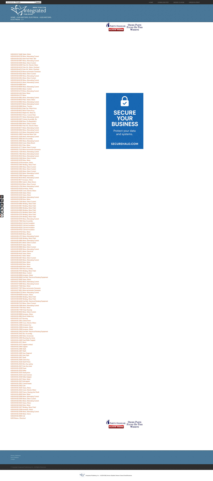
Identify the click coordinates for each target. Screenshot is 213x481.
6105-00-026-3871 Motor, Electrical (22, 251)
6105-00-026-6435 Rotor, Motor (20, 266)
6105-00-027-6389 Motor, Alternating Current (25, 284)
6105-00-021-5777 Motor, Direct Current (23, 147)
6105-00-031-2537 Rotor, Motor (20, 379)
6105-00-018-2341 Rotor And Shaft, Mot (23, 58)
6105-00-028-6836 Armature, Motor (22, 294)
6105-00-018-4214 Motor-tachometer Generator (26, 71)
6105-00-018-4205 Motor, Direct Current (23, 63)
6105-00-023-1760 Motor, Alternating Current (25, 186)
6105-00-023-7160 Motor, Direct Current (23, 201)
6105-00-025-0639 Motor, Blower (21, 234)
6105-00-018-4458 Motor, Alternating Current (25, 76)
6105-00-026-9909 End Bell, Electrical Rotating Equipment (29, 277)
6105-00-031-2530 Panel (18, 368)
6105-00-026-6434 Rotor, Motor (20, 264)
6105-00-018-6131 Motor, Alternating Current (25, 82)
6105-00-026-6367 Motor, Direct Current (23, 258)
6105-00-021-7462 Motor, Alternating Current (25, 154)
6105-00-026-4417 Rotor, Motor (20, 255)
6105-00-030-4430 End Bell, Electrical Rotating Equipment (29, 301)
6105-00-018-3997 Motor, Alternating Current (25, 61)
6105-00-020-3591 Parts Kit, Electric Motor (24, 126)
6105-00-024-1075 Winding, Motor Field (23, 214)
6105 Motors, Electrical (27, 17)
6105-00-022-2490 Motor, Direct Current (23, 167)
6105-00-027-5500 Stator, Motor (21, 279)
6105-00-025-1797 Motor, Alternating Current (25, 236)
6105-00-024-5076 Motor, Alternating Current (25, 219)
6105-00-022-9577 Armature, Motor (22, 180)
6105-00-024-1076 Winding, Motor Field (23, 217)
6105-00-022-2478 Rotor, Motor (20, 160)
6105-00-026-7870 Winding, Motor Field (23, 271)
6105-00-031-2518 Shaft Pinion (20, 362)
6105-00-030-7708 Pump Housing (21, 310)
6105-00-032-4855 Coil (18, 416)
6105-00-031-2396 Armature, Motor (22, 329)
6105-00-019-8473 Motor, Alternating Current (25, 104)
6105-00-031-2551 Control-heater (21, 383)
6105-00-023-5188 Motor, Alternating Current (25, 197)
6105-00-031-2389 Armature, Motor (22, 327)
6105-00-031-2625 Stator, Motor (21, 388)
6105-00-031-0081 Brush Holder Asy (22, 316)
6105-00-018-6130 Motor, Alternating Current (25, 80)
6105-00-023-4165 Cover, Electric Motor (23, 191)
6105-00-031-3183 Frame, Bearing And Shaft (25, 392)
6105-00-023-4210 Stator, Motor (21, 195)
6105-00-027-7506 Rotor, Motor (20, 286)
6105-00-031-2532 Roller (18, 370)
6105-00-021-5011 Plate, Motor (20, 145)
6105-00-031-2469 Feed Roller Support (23, 340)
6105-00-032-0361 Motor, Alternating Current (25, 401)
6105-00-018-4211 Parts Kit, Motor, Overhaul (25, 69)
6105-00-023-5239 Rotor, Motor (20, 199)
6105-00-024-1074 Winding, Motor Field (23, 212)
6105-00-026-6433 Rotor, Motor (20, 262)
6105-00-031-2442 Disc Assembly (21, 333)
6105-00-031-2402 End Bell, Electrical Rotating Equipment (29, 331)
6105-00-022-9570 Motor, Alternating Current (25, 178)
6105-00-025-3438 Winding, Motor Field (23, 238)
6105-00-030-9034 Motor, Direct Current (23, 312)
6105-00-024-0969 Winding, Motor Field (23, 210)
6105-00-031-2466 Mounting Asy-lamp (23, 338)
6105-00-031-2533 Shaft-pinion (20, 372)
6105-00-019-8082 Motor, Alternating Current (25, 102)
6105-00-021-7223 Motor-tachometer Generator (26, 149)
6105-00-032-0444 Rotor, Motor (20, 405)
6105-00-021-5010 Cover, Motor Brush (23, 143)
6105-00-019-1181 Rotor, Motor (20, 93)
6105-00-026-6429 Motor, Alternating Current (25, 260)
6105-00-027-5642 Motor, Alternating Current (25, 281)
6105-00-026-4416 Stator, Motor (21, 253)
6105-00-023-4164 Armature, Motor (22, 188)
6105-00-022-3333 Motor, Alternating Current (25, 173)
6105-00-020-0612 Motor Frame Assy (22, 110)
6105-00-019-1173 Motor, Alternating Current (25, 91)
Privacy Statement (16, 455)
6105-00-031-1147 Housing (19, 318)
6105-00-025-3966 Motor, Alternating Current (25, 240)
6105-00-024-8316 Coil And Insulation (23, 227)
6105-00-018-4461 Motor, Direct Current (23, 78)
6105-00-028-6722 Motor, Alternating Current (25, 292)
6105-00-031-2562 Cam (18, 385)
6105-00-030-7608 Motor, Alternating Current (25, 305)
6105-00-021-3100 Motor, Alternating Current (25, 136)
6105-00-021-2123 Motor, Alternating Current (25, 132)
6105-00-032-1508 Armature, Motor (22, 409)
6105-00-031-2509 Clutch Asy (20, 359)
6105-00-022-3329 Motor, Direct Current (23, 171)
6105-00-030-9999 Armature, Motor (22, 314)
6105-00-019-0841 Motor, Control (21, 89)
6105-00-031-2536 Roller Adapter (21, 377)
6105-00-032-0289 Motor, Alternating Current (25, 396)
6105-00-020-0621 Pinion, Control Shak (23, 115)
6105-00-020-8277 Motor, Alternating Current (25, 128)
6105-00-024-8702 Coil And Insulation (23, 230)
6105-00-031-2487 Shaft (18, 351)
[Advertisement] (58, 37)
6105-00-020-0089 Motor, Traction (21, 106)
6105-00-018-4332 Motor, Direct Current (23, 74)
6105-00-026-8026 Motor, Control (21, 273)
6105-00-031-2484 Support (19, 346)
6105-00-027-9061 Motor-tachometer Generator (26, 290)
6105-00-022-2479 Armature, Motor (22, 162)
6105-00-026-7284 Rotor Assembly (22, 268)
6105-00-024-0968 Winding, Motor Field (23, 208)
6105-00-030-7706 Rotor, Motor (20, 307)
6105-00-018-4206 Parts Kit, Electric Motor (24, 65)
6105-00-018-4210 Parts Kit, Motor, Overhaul (25, 67)
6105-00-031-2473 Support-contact (22, 344)
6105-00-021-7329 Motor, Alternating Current (25, 152)
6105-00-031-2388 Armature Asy (21, 325)
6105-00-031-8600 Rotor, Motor (20, 394)
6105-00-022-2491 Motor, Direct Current (23, 169)
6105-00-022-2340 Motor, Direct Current (23, 158)
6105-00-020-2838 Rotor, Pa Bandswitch (23, 121)
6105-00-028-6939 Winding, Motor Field (23, 299)
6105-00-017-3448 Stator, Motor (21, 54)
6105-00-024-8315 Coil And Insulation (23, 225)
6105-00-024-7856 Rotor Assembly (22, 221)
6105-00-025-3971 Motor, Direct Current (23, 242)
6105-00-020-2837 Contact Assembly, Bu (24, 119)
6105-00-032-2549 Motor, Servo (21, 414)
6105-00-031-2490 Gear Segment (21, 353)
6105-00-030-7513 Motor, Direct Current (23, 303)
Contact (13, 459)
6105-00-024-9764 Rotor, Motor (20, 232)
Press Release (15, 457)
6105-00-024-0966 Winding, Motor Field (23, 204)
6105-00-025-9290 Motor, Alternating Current (25, 249)
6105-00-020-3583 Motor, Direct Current (23, 123)
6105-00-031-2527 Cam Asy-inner (21, 366)
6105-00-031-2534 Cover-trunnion (21, 375)
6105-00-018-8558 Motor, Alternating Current (25, 87)
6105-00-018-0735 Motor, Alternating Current (25, 56)
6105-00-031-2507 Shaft (18, 357)
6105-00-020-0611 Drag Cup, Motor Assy (24, 108)
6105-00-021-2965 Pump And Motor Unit (23, 134)
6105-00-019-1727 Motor (18, 95)
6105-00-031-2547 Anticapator (20, 381)
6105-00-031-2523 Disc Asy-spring (22, 364)
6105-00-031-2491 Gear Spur (20, 355)
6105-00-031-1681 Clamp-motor (21, 320)
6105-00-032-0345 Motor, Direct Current (23, 398)
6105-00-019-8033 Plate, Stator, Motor (23, 100)
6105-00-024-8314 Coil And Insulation (23, 223)
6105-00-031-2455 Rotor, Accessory (22, 336)
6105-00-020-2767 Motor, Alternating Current (25, 117)
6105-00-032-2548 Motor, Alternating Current (25, 411)
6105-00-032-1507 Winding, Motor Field (23, 407)
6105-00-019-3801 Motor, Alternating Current (25, 97)
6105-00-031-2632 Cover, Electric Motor (23, 390)
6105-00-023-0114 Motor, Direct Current (23, 184)
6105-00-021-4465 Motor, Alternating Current (25, 141)
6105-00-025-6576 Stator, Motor (21, 245)
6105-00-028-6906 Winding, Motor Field (23, 297)
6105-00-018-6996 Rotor (18, 84)
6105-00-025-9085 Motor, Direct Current (23, 247)
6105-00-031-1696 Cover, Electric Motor (23, 323)
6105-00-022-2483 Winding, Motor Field (23, 165)
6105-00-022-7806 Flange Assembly (22, 175)
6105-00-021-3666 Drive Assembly (22, 139)
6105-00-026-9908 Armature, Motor (22, 275)
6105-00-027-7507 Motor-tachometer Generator (26, 288)
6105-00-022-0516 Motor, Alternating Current (25, 156)
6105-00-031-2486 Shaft (18, 349)
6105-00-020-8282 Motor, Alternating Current (25, 130)
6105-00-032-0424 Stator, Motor (21, 403)
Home (13, 17)
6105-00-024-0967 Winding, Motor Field (23, 206)
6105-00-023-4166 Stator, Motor (21, 193)
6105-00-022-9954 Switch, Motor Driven (23, 182)
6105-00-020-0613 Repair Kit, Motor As (23, 113)
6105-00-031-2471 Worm (18, 342)
